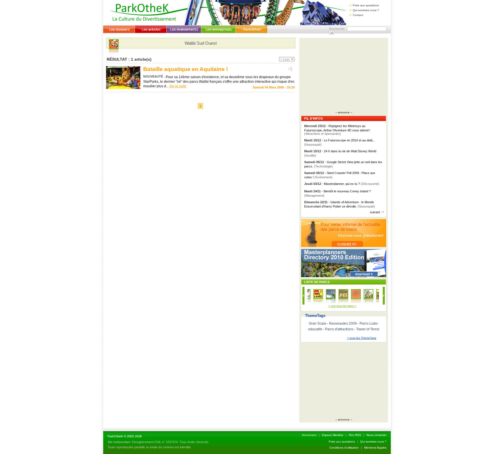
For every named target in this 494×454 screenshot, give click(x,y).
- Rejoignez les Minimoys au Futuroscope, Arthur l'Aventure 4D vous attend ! (337, 129)
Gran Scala (317, 323)
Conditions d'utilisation (344, 447)
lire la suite (178, 86)
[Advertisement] (344, 75)
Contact (358, 15)
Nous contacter (376, 435)
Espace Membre (332, 435)
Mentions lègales (375, 447)
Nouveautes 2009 (343, 323)
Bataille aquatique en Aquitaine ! (185, 69)
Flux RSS (355, 435)
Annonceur (309, 435)
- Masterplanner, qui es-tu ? (341, 183)
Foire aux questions (366, 5)
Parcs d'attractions (339, 329)
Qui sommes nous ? (366, 10)
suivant (375, 212)
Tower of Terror (367, 329)
